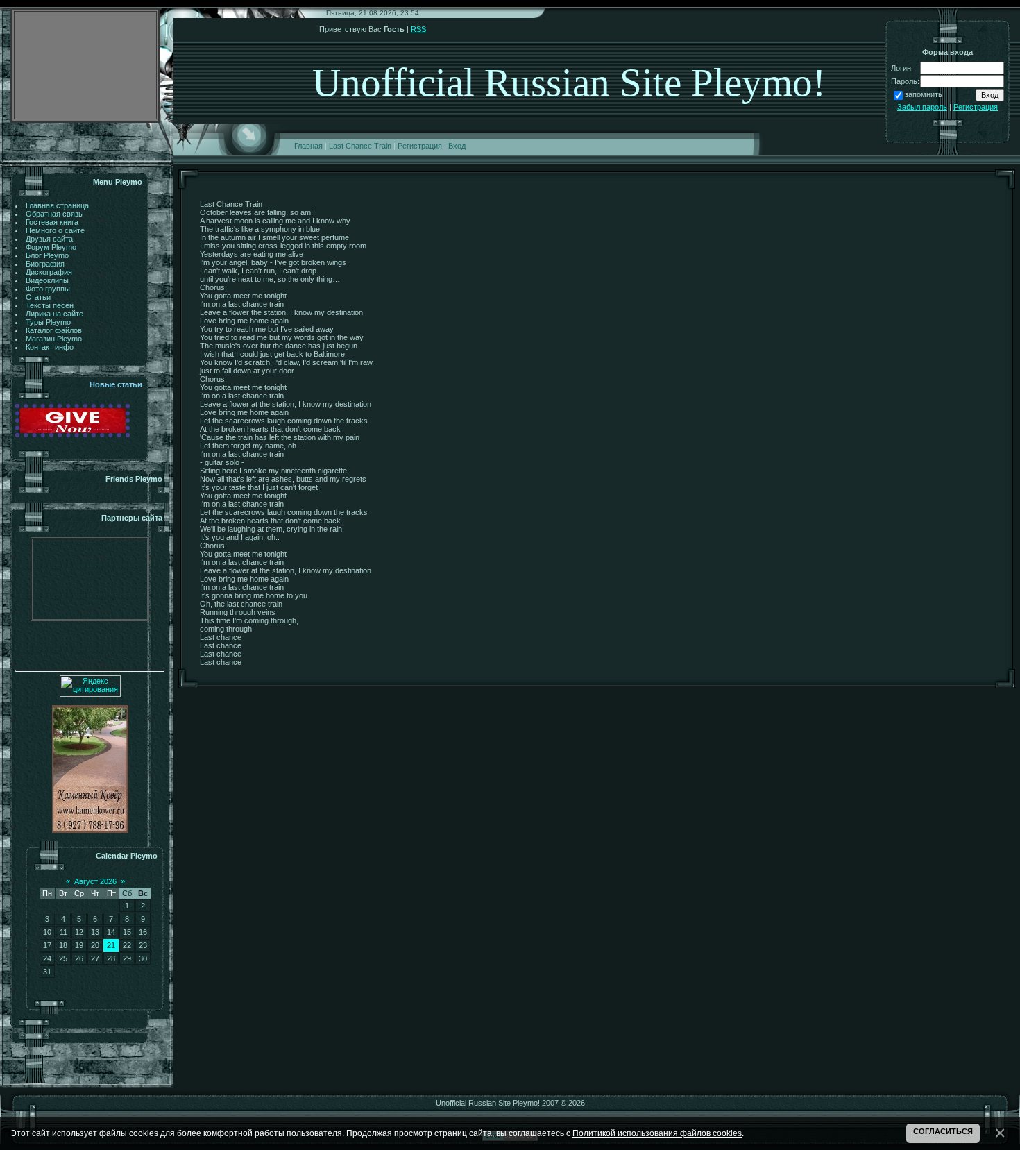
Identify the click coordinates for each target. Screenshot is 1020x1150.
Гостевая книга (52, 222)
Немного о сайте (55, 230)
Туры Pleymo (48, 322)
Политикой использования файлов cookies (657, 1133)
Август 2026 (95, 881)
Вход (457, 146)
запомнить (923, 94)
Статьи (38, 297)
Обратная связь (54, 214)
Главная (308, 146)
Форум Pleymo (51, 247)
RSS (418, 29)
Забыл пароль (922, 107)
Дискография (49, 272)
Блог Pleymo (47, 255)
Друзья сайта (49, 239)
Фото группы (48, 289)
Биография (45, 264)
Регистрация (420, 146)
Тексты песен (50, 305)
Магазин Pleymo (54, 339)
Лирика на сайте (54, 314)
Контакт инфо (50, 347)
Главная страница (57, 205)
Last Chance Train (360, 146)
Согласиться (943, 1131)
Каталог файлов (54, 330)
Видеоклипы (47, 280)
